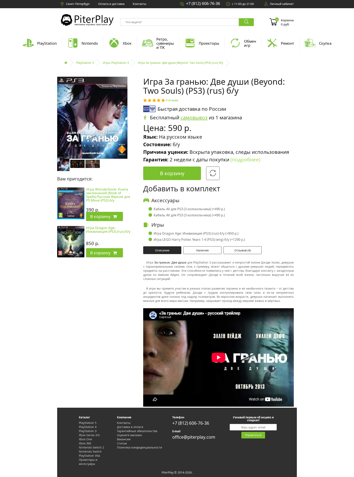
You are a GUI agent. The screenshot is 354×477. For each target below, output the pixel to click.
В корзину (172, 173)
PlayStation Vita (89, 456)
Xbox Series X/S (89, 435)
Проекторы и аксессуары (88, 462)
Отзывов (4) (242, 250)
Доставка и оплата (130, 427)
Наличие (202, 250)
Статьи (122, 443)
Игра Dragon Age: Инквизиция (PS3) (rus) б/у (108, 229)
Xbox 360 (85, 443)
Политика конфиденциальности (139, 447)
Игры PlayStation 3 (116, 63)
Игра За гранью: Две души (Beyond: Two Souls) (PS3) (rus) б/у (180, 63)
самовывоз (194, 117)
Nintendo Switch (90, 451)
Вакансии (123, 439)
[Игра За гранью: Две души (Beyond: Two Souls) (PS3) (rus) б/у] (63, 163)
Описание (162, 250)
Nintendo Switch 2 (91, 447)
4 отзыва (172, 100)
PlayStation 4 (87, 427)
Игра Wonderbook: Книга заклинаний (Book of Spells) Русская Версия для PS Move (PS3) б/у (108, 194)
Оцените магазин (129, 435)
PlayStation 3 (85, 63)
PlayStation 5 (87, 423)
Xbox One (85, 439)
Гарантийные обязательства (137, 431)
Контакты (123, 423)
